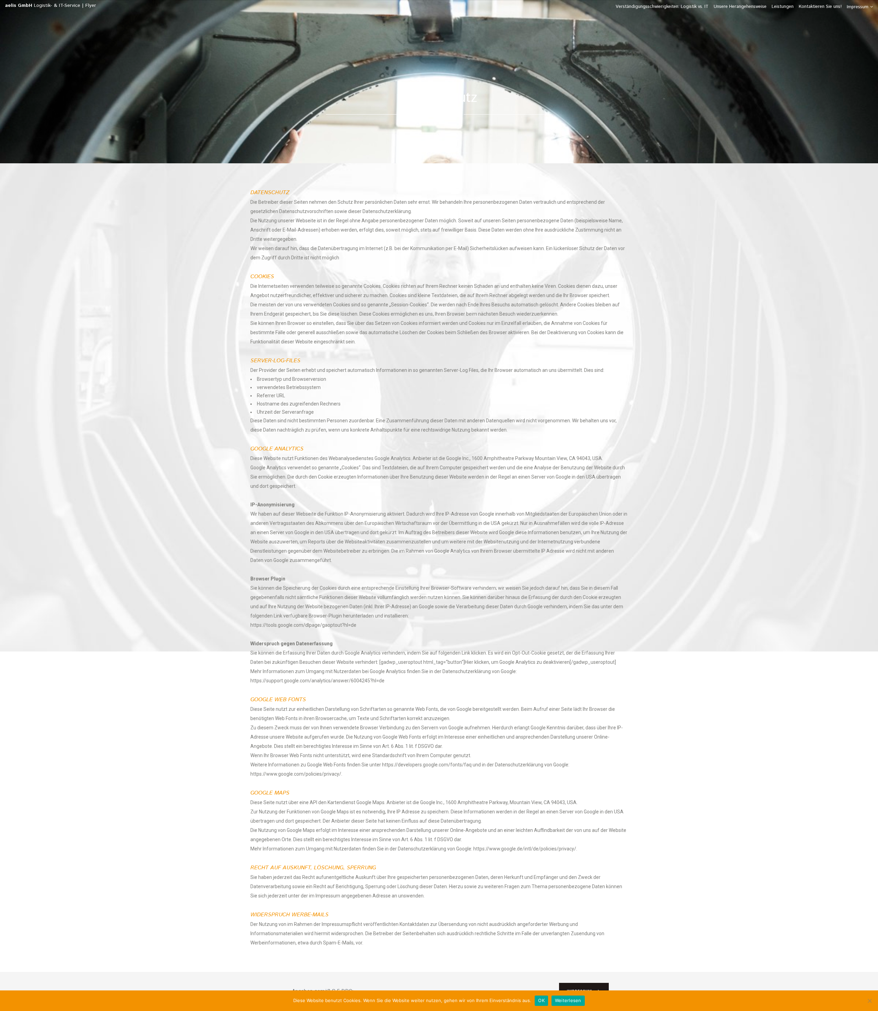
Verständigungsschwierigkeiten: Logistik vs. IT (662, 6)
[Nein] (869, 1000)
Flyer (90, 5)
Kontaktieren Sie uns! (820, 6)
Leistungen (783, 6)
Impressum (857, 7)
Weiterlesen (568, 1000)
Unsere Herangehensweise (740, 6)
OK (541, 1000)
